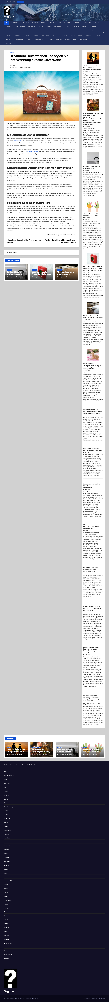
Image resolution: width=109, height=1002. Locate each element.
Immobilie (57, 26)
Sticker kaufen (18, 141)
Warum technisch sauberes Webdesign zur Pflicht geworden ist (93, 526)
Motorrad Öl (11, 43)
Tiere (7, 31)
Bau (74, 39)
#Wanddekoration (25, 67)
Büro (28, 39)
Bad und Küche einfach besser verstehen (14, 274)
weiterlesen (90, 95)
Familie (76, 26)
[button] (103, 33)
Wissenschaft (39, 39)
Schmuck (64, 35)
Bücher (50, 39)
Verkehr (89, 35)
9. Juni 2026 (62, 754)
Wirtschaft (20, 26)
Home (80, 998)
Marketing (88, 22)
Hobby (36, 35)
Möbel (93, 31)
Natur (8, 39)
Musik (73, 35)
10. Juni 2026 (37, 754)
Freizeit (8, 35)
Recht (80, 35)
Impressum (94, 998)
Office (97, 35)
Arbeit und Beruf (29, 31)
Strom (67, 39)
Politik (59, 39)
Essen (49, 26)
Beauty (76, 31)
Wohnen (26, 22)
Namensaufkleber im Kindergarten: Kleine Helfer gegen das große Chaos (93, 411)
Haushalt (31, 26)
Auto (97, 22)
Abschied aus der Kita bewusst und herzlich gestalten (91, 215)
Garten (93, 26)
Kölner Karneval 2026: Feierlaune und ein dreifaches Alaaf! (91, 569)
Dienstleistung (65, 22)
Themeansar (35, 998)
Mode (43, 22)
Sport (41, 26)
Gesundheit (15, 22)
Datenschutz (87, 998)
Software (45, 35)
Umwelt (27, 35)
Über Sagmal (102, 998)
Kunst (55, 35)
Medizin (56, 31)
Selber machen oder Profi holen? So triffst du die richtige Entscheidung (92, 697)
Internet (18, 35)
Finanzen (77, 22)
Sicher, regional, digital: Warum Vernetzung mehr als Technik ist (92, 608)
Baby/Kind (16, 31)
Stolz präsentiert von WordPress (12, 998)
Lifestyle (9, 26)
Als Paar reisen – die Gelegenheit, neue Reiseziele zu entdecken (92, 67)
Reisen (84, 26)
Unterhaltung (44, 31)
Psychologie (18, 39)
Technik (35, 22)
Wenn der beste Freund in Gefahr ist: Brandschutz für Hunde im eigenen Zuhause (93, 268)
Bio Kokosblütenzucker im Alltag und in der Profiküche (21, 765)
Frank (13, 65)
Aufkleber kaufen (32, 151)
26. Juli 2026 (12, 754)
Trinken (85, 31)
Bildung (67, 26)
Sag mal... (10, 16)
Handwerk (66, 31)
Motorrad (83, 39)
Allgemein (52, 22)
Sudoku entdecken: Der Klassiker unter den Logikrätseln (91, 485)
